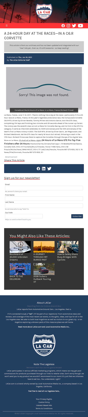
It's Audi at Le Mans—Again (30, 140)
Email (7, 184)
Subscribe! (77, 216)
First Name (9, 195)
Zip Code (8, 212)
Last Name (9, 202)
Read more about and (43, 327)
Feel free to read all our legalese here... (44, 391)
